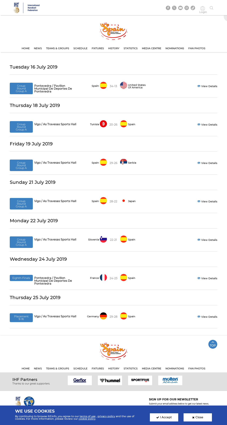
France (94, 278)
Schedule (80, 48)
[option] (80, 380)
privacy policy (106, 416)
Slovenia (93, 239)
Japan (132, 201)
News (38, 48)
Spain (95, 85)
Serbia (132, 162)
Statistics (131, 48)
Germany (93, 316)
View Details (209, 86)
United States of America (137, 86)
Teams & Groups (57, 48)
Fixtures (98, 48)
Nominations (174, 48)
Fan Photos (196, 48)
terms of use (88, 416)
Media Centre (151, 48)
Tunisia (94, 124)
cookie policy (87, 418)
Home (26, 48)
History (113, 48)
